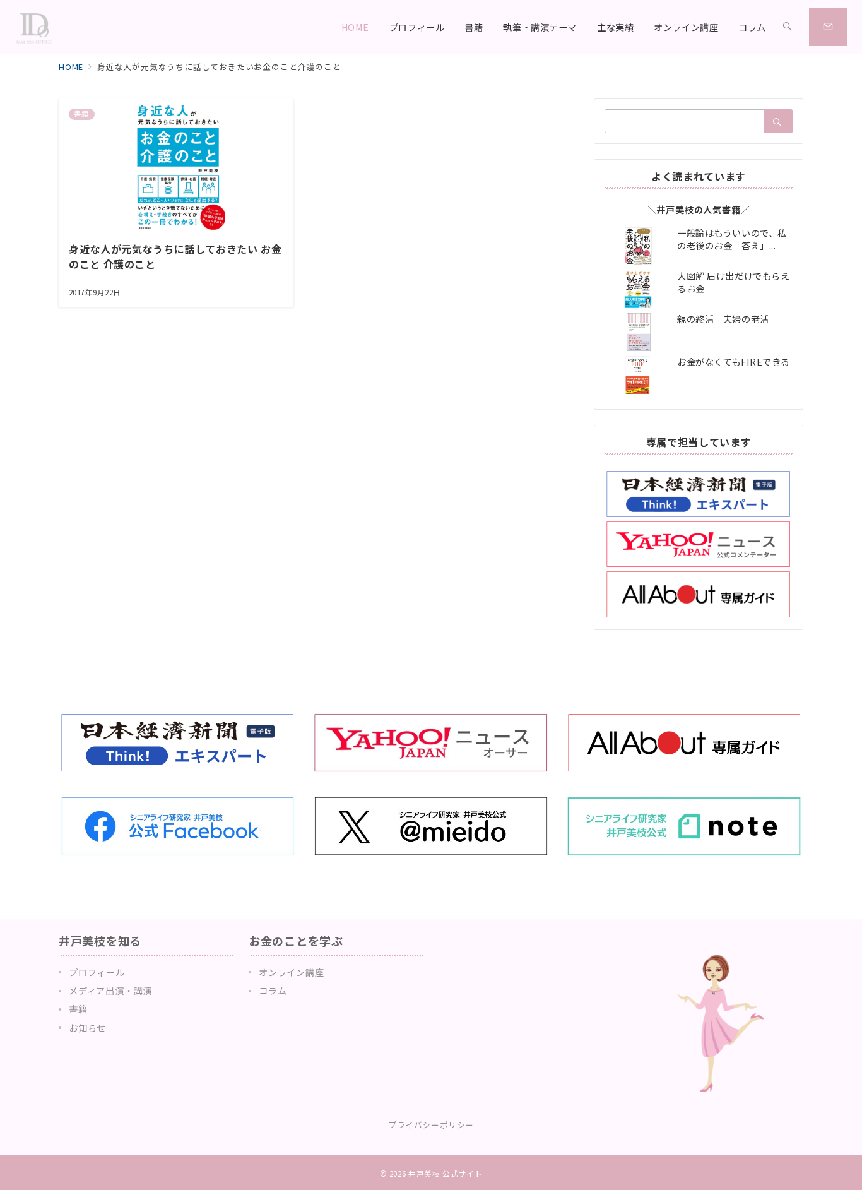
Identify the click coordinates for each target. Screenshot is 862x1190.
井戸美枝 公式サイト (445, 1174)
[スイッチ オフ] (787, 27)
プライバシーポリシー (430, 1125)
